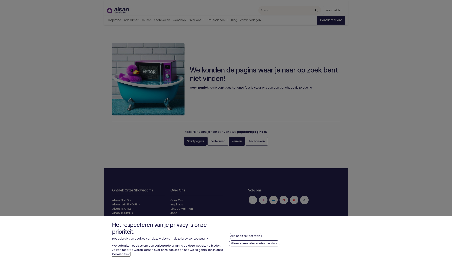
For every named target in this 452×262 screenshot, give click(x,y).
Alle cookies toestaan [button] (245, 236)
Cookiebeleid (121, 254)
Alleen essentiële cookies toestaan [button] (254, 243)
